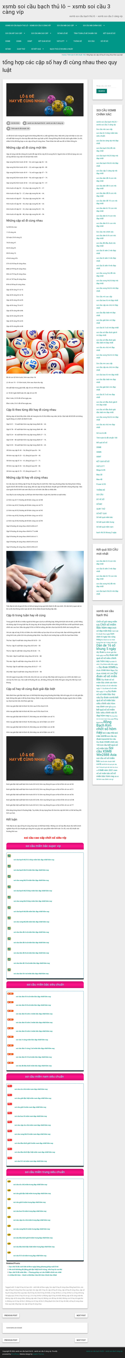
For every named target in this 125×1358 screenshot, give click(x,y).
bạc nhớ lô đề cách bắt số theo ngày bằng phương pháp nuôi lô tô (33, 1267)
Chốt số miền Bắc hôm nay (106, 626)
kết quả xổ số (109, 33)
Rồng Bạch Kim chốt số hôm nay (106, 727)
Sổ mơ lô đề (62, 33)
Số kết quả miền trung (105, 522)
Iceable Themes (38, 1354)
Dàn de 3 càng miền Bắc (108, 642)
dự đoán (100, 652)
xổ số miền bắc (103, 773)
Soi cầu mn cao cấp (39, 33)
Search (101, 91)
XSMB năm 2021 (105, 770)
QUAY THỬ (21, 49)
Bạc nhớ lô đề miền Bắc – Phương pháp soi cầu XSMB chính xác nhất (35, 1272)
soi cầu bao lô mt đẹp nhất (107, 300)
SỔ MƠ (8, 49)
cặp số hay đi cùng (54, 1290)
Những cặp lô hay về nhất (52, 1296)
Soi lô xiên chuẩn (106, 761)
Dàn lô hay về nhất (43, 1293)
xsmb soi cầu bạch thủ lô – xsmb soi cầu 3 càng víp (56, 9)
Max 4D (99, 479)
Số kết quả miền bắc (104, 517)
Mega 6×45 (100, 470)
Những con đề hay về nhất (52, 1298)
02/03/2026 (15, 123)
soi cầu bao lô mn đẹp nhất (107, 375)
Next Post (81, 1315)
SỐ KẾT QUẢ (36, 49)
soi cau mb (108, 732)
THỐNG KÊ (77, 41)
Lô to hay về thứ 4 (36, 1296)
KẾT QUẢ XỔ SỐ (44, 41)
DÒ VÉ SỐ (104, 41)
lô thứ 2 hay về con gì (22, 1296)
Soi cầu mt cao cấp (13, 33)
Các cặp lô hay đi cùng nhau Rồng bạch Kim (64, 1287)
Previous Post (10, 1315)
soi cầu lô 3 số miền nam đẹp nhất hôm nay (31, 1161)
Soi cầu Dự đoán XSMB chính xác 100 (107, 742)
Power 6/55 (101, 484)
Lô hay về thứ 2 (56, 1293)
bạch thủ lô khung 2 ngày (61, 49)
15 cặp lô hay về (20, 1287)
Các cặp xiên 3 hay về (39, 1290)
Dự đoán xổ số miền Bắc (106, 676)
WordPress (15, 1354)
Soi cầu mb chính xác (92, 26)
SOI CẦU (91, 41)
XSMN (18, 41)
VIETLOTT (60, 41)
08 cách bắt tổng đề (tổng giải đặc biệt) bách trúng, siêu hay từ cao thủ (35, 1269)
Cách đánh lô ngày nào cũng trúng (105, 637)
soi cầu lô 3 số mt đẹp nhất (107, 328)
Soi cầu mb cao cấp (65, 26)
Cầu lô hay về (31, 1293)
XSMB (7, 41)
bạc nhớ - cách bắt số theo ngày (37, 1287)
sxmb (103, 764)
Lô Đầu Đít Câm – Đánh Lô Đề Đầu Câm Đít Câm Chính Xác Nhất (33, 1275)
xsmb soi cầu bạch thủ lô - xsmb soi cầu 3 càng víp (45, 123)
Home (64, 55)
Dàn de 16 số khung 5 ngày (106, 647)
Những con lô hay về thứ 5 (35, 1301)
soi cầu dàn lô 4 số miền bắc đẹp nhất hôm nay (31, 974)
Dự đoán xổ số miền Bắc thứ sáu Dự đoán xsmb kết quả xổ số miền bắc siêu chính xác (107, 697)
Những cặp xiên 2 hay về (34, 1298)
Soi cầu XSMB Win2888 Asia (106, 751)
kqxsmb (113, 707)
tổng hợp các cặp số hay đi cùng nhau (28, 1304)
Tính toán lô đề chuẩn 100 (85, 33)
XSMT (29, 41)
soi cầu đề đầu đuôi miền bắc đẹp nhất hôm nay (34, 1066)
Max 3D (99, 475)
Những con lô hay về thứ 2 (16, 1301)
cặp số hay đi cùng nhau (70, 1290)
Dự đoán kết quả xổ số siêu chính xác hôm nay (107, 658)
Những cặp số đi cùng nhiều (15, 1298)
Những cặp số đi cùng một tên (72, 1296)
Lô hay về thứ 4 (67, 1293)
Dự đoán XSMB (107, 667)
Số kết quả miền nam (104, 527)
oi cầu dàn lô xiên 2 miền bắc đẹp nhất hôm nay (34, 1014)
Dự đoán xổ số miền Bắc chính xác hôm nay (106, 683)
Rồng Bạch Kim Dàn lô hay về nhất (56, 1301)
